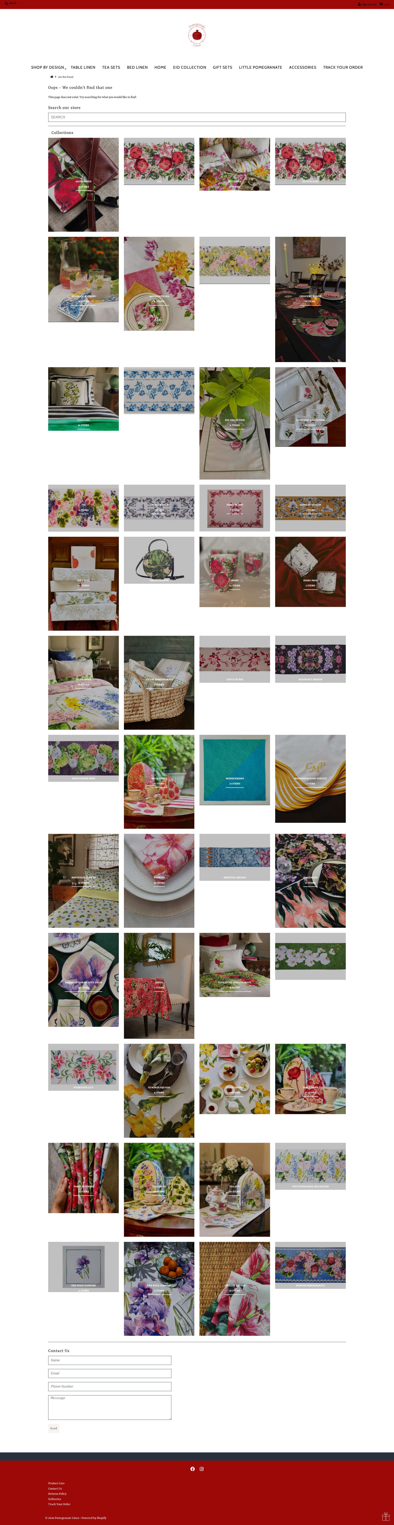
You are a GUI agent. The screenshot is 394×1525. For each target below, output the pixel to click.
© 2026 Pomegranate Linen (62, 1518)
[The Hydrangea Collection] (310, 1166)
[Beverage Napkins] (83, 279)
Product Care (56, 1483)
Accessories (302, 67)
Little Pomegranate (260, 67)
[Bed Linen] (234, 164)
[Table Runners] (83, 1178)
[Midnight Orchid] (310, 659)
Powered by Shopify (93, 1518)
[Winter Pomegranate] (310, 1265)
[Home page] (310, 572)
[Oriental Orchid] (234, 857)
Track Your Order (343, 67)
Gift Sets (222, 67)
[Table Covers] (234, 1079)
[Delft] (159, 390)
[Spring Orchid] (310, 956)
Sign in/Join (369, 4)
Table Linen (83, 67)
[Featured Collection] (310, 407)
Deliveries (54, 1499)
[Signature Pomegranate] (234, 965)
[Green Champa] (159, 560)
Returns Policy (57, 1493)
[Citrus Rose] (234, 260)
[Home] (234, 572)
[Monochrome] (234, 770)
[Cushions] (83, 399)
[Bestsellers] (310, 161)
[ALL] (159, 161)
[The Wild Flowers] (83, 1267)
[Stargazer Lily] (83, 1067)
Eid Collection (189, 67)
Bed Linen (137, 67)
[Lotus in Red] (234, 659)
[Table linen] (310, 1079)
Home (160, 67)
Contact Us (55, 1488)
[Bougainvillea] (159, 284)
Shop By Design (47, 67)
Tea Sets (111, 67)
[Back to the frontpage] (52, 77)
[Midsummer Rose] (83, 758)
